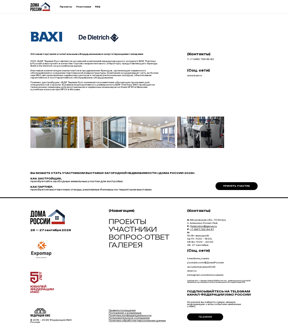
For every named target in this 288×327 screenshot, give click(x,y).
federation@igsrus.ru (203, 226)
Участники (83, 7)
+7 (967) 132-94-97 (202, 229)
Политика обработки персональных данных (137, 320)
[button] (237, 186)
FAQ (97, 7)
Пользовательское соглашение (129, 318)
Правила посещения (122, 310)
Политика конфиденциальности (130, 315)
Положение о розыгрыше (125, 313)
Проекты (66, 7)
